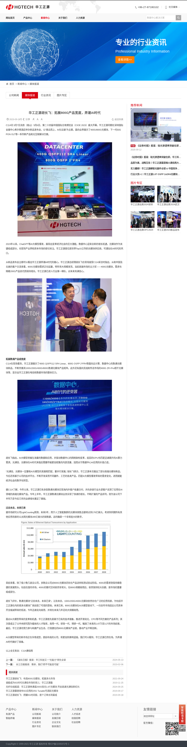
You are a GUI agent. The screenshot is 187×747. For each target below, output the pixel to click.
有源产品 (10, 714)
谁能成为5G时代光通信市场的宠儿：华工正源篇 (29, 682)
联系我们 (56, 726)
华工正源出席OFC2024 (142, 230)
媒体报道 (34, 84)
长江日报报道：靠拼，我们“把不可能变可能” (37, 664)
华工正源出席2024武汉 (168, 204)
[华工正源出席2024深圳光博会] (142, 194)
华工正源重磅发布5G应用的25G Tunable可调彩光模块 (32, 691)
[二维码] (182, 728)
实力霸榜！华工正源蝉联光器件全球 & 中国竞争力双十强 (158, 168)
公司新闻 (14, 95)
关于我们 (62, 18)
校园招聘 (76, 718)
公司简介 (56, 714)
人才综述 (76, 714)
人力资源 (80, 18)
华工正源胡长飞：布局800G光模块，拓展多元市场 (30, 678)
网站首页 (10, 18)
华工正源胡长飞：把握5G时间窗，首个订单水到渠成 (31, 695)
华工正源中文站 (19, 7)
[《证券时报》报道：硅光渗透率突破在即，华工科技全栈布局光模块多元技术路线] (156, 125)
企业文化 (56, 722)
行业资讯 (46, 95)
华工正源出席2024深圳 (142, 204)
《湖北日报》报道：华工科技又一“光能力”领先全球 (41, 660)
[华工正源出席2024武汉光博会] (169, 194)
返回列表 (117, 119)
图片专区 (62, 95)
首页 (11, 84)
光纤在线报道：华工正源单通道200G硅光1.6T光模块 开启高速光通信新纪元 (42, 687)
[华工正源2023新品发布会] (169, 219)
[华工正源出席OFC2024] (142, 219)
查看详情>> (125, 59)
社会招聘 (76, 722)
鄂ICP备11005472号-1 (58, 744)
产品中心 (27, 18)
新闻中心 (45, 18)
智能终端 (10, 718)
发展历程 (56, 718)
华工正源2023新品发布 (168, 230)
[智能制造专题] (182, 714)
